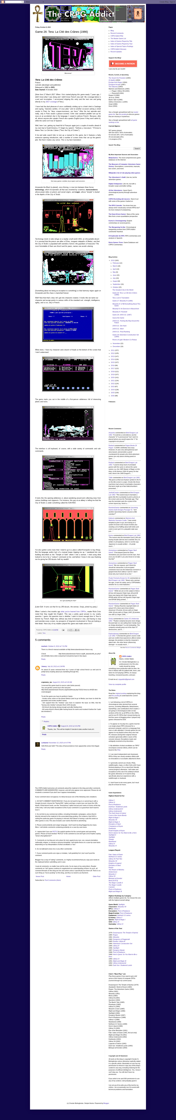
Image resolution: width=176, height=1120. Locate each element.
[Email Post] (63, 630)
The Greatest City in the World (122, 290)
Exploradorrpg (114, 634)
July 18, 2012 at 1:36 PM (56, 666)
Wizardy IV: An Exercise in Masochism (125, 309)
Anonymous (113, 550)
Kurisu (111, 535)
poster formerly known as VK (119, 578)
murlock (44, 646)
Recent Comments (117, 33)
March (115, 266)
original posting (120, 693)
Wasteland (112, 841)
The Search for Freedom (117, 78)
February (116, 263)
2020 (113, 377)
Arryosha (112, 433)
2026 (113, 396)
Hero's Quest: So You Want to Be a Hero (123, 833)
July (114, 278)
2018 (113, 371)
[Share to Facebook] (76, 630)
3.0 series (115, 857)
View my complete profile (117, 684)
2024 (113, 390)
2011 (113, 350)
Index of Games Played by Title (121, 41)
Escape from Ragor (115, 82)
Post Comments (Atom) (53, 880)
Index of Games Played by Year (121, 44)
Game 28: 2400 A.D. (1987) (122, 315)
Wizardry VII (122, 907)
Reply (43, 659)
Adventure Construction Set (122, 943)
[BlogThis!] (71, 630)
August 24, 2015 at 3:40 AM (62, 682)
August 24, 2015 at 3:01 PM (70, 726)
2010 (113, 260)
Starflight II (112, 835)
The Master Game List (118, 38)
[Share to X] (73, 630)
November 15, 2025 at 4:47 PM (60, 743)
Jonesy (44, 666)
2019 (113, 374)
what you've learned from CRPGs (73, 612)
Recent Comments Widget (133, 647)
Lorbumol (44, 743)
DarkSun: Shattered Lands (118, 807)
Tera (44, 633)
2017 (113, 368)
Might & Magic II (114, 822)
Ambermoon (113, 872)
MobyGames (113, 158)
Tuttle (110, 478)
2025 (113, 393)
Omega (111, 839)
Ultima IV (112, 844)
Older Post (96, 876)
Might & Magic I (114, 818)
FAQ (118, 750)
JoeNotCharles (114, 493)
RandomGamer (114, 508)
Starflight (112, 837)
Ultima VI (116, 922)
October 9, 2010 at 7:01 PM (57, 646)
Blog (112, 31)
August (115, 281)
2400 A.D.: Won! (118, 329)
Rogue (111, 867)
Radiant (111, 445)
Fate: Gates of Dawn (116, 855)
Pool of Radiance (115, 804)
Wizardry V (112, 874)
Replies (46, 721)
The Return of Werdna (116, 870)
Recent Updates (116, 52)
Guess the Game (118, 318)
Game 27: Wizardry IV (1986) (122, 301)
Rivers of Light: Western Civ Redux (124, 340)
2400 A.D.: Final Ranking (121, 332)
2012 (113, 353)
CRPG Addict (52, 726)
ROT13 (55, 831)
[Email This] (68, 630)
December (116, 346)
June (115, 275)
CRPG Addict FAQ (117, 36)
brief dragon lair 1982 (132, 478)
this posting (123, 114)
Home (68, 876)
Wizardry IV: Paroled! (119, 312)
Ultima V (112, 800)
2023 (113, 386)
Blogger (106, 1103)
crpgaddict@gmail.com (126, 679)
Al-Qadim (112, 80)
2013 (113, 356)
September (117, 284)
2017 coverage (51, 102)
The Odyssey (113, 87)
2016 (113, 365)
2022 (113, 383)
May (114, 272)
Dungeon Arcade (114, 84)
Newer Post (40, 876)
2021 (113, 381)
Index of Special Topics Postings (122, 46)
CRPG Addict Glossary (118, 49)
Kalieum (111, 518)
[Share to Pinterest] (78, 630)
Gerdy (111, 619)
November (116, 343)
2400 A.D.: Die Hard (119, 326)
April (114, 269)
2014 (113, 359)
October (116, 287)
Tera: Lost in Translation (120, 298)
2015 (113, 362)
